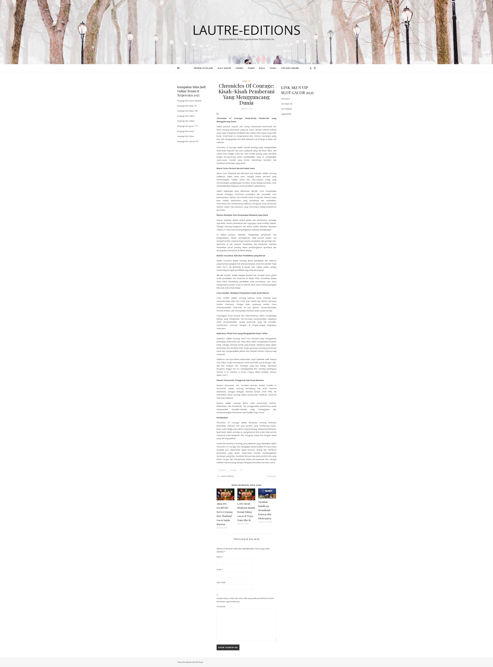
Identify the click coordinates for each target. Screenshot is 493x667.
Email (220, 569)
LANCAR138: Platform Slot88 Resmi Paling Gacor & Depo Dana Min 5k (246, 512)
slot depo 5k (286, 103)
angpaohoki (286, 114)
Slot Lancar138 (191, 141)
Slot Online (190, 116)
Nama (220, 556)
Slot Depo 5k (190, 105)
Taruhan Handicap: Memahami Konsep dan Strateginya (264, 510)
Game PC (246, 81)
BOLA (262, 68)
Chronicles (222, 470)
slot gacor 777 (191, 126)
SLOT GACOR (224, 68)
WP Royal (199, 662)
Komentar (221, 606)
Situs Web (221, 582)
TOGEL (272, 68)
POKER (251, 68)
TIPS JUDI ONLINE (290, 68)
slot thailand (286, 108)
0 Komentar (271, 476)
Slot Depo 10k (191, 110)
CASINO (239, 68)
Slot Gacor (189, 131)
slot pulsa (285, 98)
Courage (233, 470)
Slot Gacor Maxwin (193, 100)
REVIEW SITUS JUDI (203, 68)
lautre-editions (227, 476)
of (241, 470)
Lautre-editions (246, 29)
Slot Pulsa (189, 136)
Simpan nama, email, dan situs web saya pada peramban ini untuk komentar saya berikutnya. (245, 600)
